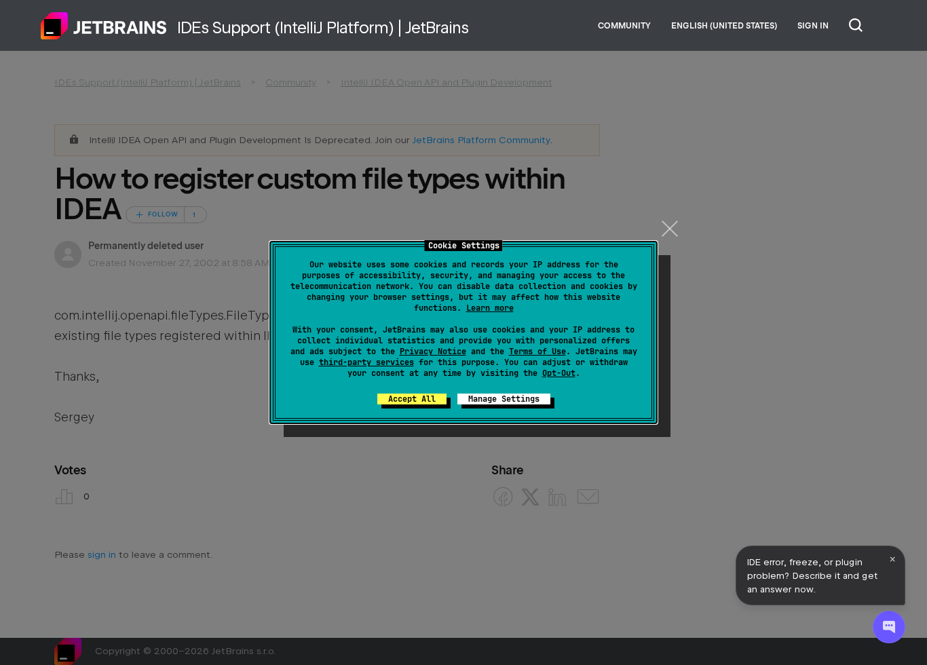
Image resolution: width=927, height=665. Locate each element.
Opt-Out (558, 373)
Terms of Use (537, 351)
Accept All (412, 399)
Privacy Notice (433, 351)
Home (104, 25)
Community (624, 26)
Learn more (490, 308)
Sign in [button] (813, 26)
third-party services (366, 362)
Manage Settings (504, 399)
